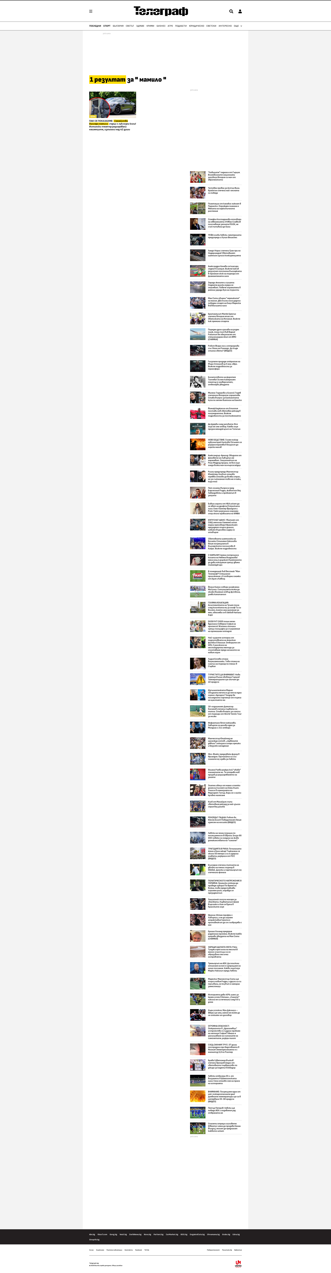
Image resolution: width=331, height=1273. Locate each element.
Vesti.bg (123, 1234)
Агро (170, 26)
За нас (91, 1250)
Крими (150, 26)
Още (236, 26)
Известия (238, 1250)
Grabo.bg (226, 1234)
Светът (130, 26)
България (118, 26)
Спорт (106, 26)
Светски (211, 26)
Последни (95, 26)
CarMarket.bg (172, 1234)
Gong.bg (113, 1234)
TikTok (146, 1250)
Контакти (129, 1250)
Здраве (140, 26)
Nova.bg (147, 1234)
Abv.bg (92, 1234)
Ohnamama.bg (213, 1234)
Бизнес (161, 26)
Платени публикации (114, 1250)
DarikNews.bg (135, 1234)
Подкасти (181, 26)
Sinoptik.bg (94, 1240)
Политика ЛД (227, 1250)
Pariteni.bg (158, 1234)
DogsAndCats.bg (197, 1234)
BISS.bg (184, 1234)
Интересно (225, 26)
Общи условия (117, 1265)
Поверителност (213, 1250)
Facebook (138, 1250)
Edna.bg (236, 1234)
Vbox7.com (102, 1234)
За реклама (100, 1250)
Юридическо (196, 26)
